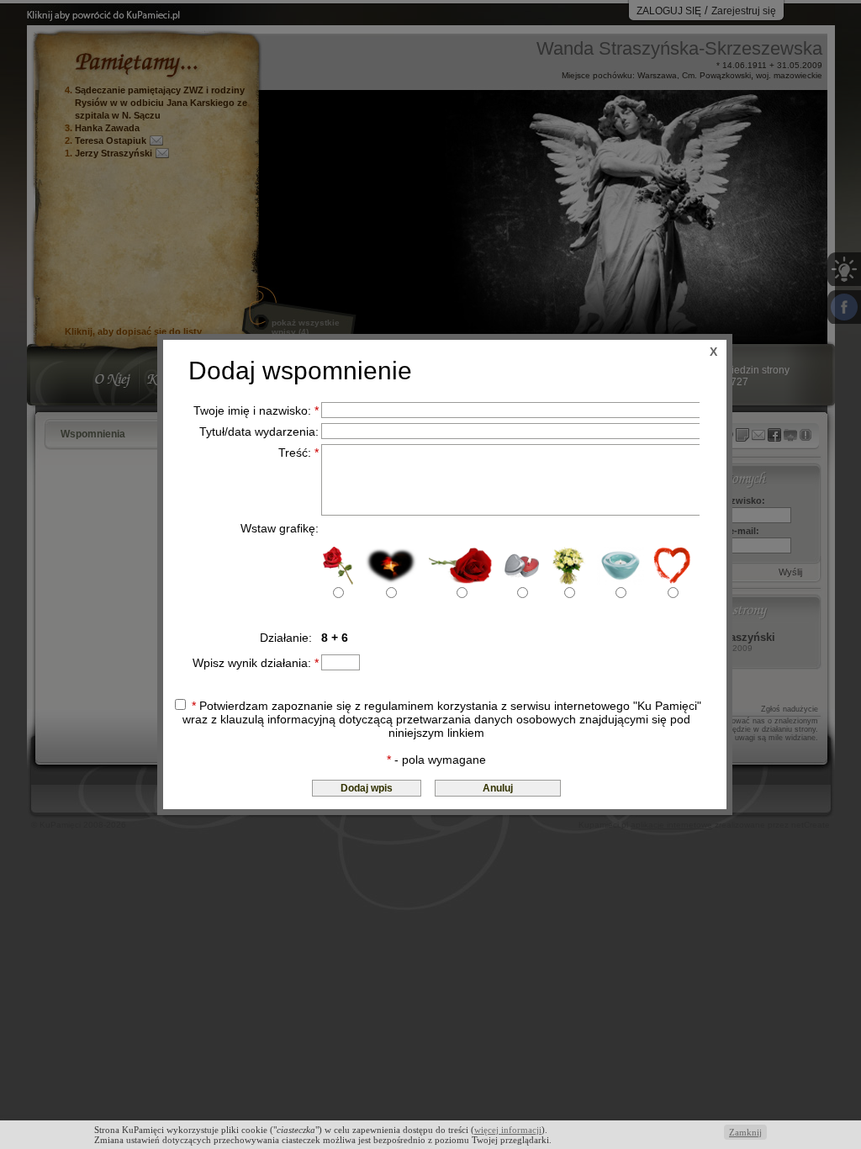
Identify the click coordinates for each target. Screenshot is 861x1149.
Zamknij (745, 1132)
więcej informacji (507, 1130)
